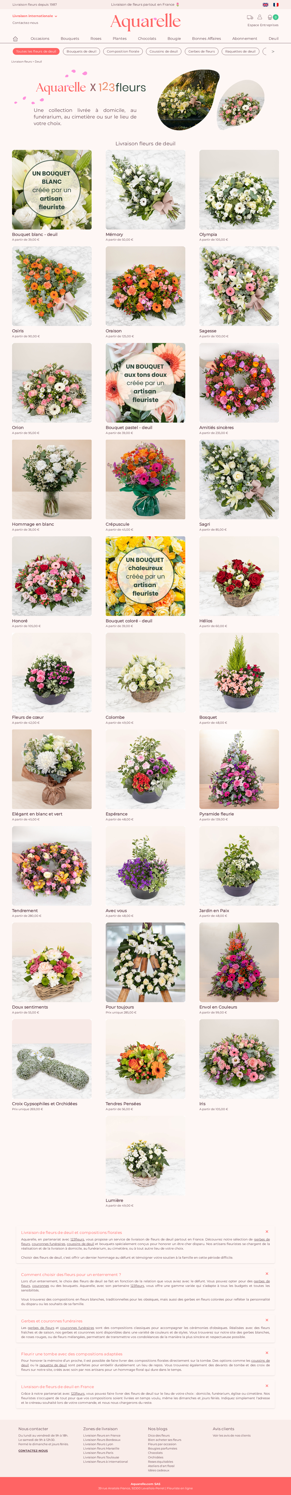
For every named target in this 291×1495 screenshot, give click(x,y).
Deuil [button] (273, 38)
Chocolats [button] (147, 38)
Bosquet (208, 717)
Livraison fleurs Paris (98, 1453)
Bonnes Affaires (206, 38)
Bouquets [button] (70, 38)
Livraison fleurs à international (105, 1461)
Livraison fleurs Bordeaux (101, 1440)
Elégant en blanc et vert (37, 814)
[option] (145, 101)
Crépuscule (117, 524)
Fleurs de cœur (28, 717)
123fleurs (77, 1239)
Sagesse (207, 330)
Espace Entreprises (263, 25)
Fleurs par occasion (162, 1444)
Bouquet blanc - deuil (35, 234)
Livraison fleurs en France (101, 1435)
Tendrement (25, 910)
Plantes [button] (120, 38)
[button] (258, 17)
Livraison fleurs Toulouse (101, 1457)
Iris (202, 1103)
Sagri (204, 524)
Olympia (208, 234)
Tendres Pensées (123, 1103)
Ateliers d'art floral (161, 1466)
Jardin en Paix (214, 910)
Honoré (20, 620)
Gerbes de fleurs (201, 51)
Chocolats (155, 1453)
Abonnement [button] (245, 38)
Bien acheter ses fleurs (164, 1440)
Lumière (114, 1200)
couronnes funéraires (48, 1244)
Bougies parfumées (162, 1448)
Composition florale (123, 51)
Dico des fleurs (159, 1435)
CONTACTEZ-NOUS (33, 1450)
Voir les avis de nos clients (232, 1435)
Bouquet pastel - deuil (129, 427)
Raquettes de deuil (240, 51)
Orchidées (155, 1457)
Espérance (117, 814)
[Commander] (52, 189)
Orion (18, 427)
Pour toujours (120, 1007)
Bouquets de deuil (81, 51)
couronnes (40, 1286)
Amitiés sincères (216, 427)
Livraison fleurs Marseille (101, 1448)
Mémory (114, 234)
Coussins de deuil (164, 51)
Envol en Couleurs (218, 1007)
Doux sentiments (30, 1007)
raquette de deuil (53, 1365)
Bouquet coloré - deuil (129, 620)
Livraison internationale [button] (33, 16)
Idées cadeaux (158, 1470)
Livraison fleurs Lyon (98, 1444)
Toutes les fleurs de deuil (36, 51)
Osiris (18, 330)
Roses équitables (160, 1461)
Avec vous (116, 910)
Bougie (174, 38)
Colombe (115, 717)
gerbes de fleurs (41, 1328)
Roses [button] (96, 38)
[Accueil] (15, 39)
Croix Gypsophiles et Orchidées (44, 1103)
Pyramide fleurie (216, 814)
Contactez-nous (25, 23)
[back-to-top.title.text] (285, 1450)
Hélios (205, 620)
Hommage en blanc (33, 524)
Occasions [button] (40, 38)
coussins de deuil (80, 1244)
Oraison (114, 330)
